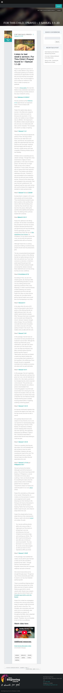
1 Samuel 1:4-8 (22, 333)
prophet (17, 657)
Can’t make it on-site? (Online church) (46, 10)
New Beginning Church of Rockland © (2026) (10, 691)
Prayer (29, 655)
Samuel (23, 657)
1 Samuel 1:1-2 (22, 131)
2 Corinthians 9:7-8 (23, 274)
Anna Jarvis (23, 88)
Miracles (23, 655)
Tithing (29, 657)
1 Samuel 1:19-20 (23, 553)
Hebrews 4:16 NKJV (23, 97)
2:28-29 (30, 192)
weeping (17, 660)
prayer (31, 518)
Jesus (31, 488)
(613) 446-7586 (46, 681)
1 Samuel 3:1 (21, 303)
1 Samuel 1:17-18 (23, 462)
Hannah (17, 655)
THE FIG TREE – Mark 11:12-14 (33, 669)
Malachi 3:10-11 (22, 217)
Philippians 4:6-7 (19, 464)
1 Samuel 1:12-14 (23, 406)
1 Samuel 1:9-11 (22, 369)
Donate (58, 6)
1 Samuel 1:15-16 (23, 442)
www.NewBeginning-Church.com (50, 684)
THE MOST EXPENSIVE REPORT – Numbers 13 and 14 (17, 667)
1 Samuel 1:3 (21, 192)
